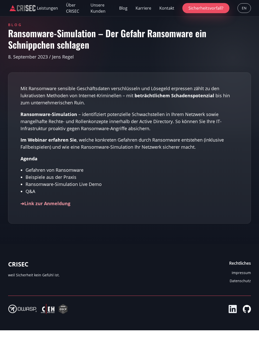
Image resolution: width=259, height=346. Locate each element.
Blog (123, 8)
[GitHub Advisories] (247, 309)
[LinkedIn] (233, 309)
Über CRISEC (72, 8)
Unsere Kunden (98, 8)
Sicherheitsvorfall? (205, 8)
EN (244, 8)
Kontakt (166, 8)
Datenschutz (240, 280)
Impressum (241, 272)
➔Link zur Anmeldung (45, 203)
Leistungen (47, 8)
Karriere (143, 8)
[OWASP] (22, 309)
